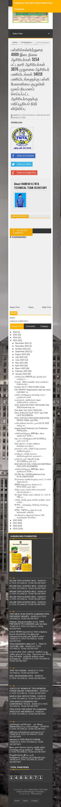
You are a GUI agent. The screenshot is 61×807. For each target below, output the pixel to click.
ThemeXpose (36, 794)
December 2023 (22, 343)
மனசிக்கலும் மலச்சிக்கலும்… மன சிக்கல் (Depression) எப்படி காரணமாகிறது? (25, 725)
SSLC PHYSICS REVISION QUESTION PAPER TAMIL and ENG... (32, 419)
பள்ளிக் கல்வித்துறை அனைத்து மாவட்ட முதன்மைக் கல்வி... (30, 396)
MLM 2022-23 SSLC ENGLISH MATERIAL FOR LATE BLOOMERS (33, 465)
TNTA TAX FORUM (17, 670)
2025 (15, 335)
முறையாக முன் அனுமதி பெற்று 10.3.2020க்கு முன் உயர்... (27, 460)
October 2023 (21, 349)
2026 (15, 332)
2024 (15, 337)
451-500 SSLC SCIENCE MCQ (22, 586)
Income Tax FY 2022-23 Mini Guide (30, 387)
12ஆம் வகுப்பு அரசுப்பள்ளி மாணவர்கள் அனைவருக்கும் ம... (30, 491)
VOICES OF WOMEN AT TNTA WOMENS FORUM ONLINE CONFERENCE (27, 689)
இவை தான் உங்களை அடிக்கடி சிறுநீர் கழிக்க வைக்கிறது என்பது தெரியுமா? (27, 748)
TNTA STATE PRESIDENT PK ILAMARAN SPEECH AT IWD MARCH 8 (27, 710)
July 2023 (19, 357)
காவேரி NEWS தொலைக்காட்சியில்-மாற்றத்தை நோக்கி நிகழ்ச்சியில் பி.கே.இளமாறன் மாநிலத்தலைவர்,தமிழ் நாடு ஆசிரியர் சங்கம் (28, 634)
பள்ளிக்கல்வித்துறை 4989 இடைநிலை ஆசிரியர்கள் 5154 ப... (29, 434)
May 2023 (19, 363)
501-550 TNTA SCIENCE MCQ (22, 581)
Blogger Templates (36, 792)
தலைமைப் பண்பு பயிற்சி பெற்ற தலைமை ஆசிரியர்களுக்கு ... (30, 450)
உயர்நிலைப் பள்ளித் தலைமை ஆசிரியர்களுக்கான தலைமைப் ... (29, 455)
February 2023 (21, 371)
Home (12, 318)
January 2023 (21, 374)
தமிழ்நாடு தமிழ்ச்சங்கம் (19, 321)
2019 (15, 529)
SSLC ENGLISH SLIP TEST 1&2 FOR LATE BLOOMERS (31, 414)
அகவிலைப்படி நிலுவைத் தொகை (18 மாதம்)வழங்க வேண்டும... (29, 516)
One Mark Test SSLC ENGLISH (28, 410)
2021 (15, 523)
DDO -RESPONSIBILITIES (21, 676)
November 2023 (22, 346)
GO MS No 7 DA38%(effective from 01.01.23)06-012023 (30, 475)
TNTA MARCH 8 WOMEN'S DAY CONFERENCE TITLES (23, 702)
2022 (15, 520)
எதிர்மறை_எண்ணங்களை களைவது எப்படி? (26, 732)
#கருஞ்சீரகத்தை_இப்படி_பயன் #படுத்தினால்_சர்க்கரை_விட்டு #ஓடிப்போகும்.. (27, 756)
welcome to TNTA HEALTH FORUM (24, 739)
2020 (15, 526)
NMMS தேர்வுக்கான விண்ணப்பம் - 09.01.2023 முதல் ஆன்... (29, 485)
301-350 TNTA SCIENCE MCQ (22, 597)
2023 (15, 340)
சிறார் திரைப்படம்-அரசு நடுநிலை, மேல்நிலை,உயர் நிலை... (27, 445)
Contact (35, 801)
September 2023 (22, 351)
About (25, 801)
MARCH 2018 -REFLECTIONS (22, 696)
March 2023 (20, 368)
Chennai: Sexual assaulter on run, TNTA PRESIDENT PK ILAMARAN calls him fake (28, 623)
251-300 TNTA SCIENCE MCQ (22, 602)
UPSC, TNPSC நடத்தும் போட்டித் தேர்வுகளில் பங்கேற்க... (28, 511)
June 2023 (20, 360)
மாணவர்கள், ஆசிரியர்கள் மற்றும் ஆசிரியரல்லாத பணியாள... (28, 401)
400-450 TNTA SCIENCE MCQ (22, 591)
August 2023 (21, 354)
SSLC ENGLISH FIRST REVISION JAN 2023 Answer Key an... (32, 406)
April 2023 (19, 365)
